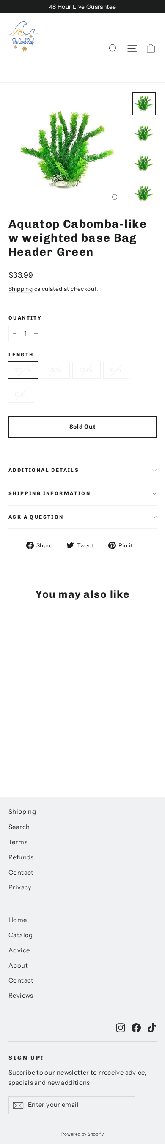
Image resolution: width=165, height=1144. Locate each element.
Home (17, 920)
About (18, 965)
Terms (18, 842)
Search (19, 827)
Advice (19, 950)
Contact (21, 872)
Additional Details (43, 470)
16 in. (55, 370)
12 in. (86, 370)
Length (20, 355)
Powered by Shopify (82, 1134)
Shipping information (49, 493)
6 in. (21, 394)
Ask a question (36, 517)
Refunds (21, 857)
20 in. (23, 370)
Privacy (20, 887)
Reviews (20, 995)
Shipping (20, 288)
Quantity (25, 318)
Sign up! (26, 1058)
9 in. (116, 370)
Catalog (20, 935)
